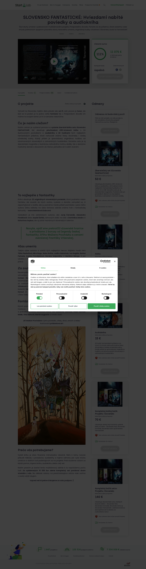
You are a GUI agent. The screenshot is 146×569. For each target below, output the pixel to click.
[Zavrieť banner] (115, 261)
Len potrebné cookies (44, 306)
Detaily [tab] (73, 268)
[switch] (62, 297)
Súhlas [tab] (43, 268)
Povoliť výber (73, 306)
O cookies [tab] (102, 268)
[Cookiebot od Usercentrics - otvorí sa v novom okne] (101, 261)
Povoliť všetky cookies (101, 306)
